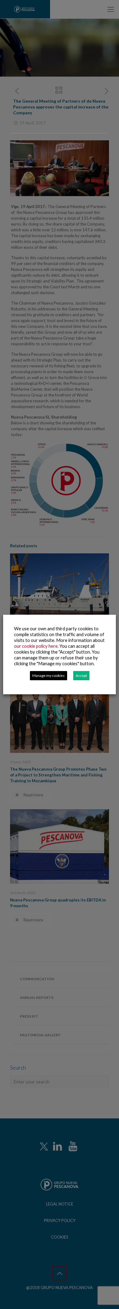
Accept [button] (81, 675)
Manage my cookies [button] (48, 675)
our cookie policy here (36, 646)
